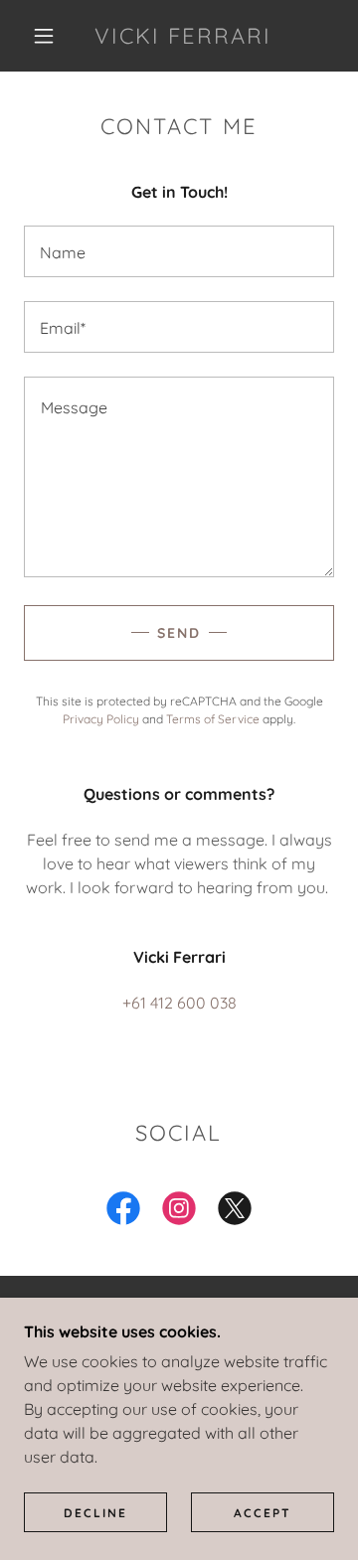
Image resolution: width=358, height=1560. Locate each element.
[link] (183, 36)
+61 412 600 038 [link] (179, 1003)
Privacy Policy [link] (101, 718)
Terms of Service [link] (213, 718)
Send (179, 633)
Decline (95, 1512)
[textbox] (179, 251)
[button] (44, 36)
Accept (262, 1512)
